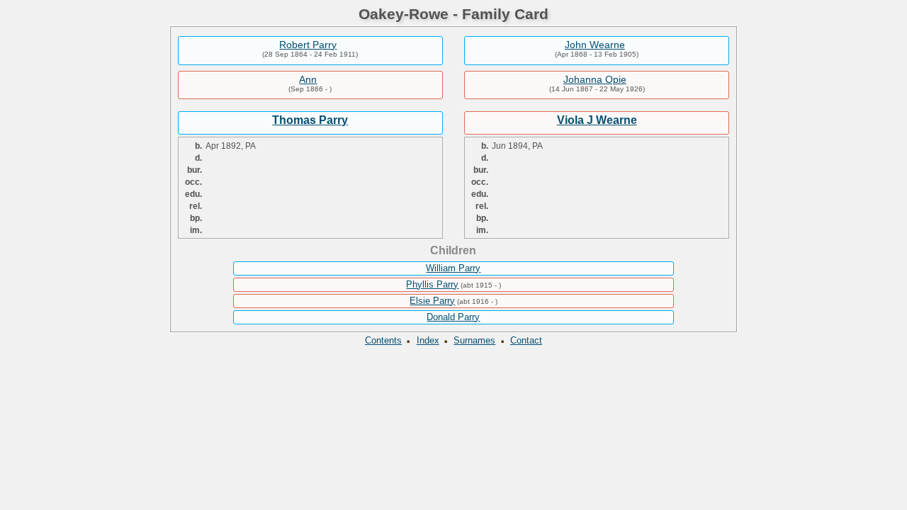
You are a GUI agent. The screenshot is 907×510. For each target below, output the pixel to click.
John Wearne (595, 44)
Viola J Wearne (597, 120)
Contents (383, 340)
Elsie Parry (432, 300)
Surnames (474, 340)
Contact (526, 340)
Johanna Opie (594, 79)
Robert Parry (308, 44)
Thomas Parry (310, 120)
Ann (308, 79)
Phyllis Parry (432, 284)
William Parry (453, 268)
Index (428, 340)
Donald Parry (453, 317)
